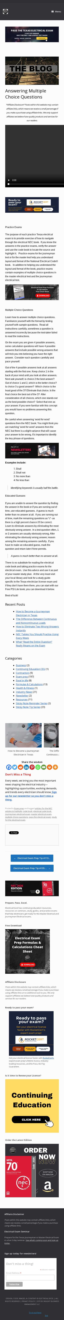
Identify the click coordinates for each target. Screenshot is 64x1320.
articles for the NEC (43, 808)
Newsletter (22, 695)
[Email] (43, 767)
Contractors (22, 673)
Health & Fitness (25, 688)
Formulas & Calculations (29, 684)
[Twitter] (14, 767)
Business (21, 665)
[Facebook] (8, 767)
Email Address (13, 1273)
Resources (22, 699)
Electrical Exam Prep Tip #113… (32, 858)
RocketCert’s (48, 1058)
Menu (58, 11)
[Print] (49, 767)
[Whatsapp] (37, 767)
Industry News (24, 692)
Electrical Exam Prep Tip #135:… (32, 868)
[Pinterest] (32, 767)
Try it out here (35, 1312)
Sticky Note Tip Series (28, 707)
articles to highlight (13, 811)
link (46, 1315)
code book (27, 811)
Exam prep (22, 676)
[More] (55, 767)
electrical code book (42, 811)
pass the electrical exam (40, 817)
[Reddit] (20, 767)
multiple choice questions (16, 817)
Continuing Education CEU (30, 669)
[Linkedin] (26, 767)
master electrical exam (41, 814)
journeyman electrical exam (17, 814)
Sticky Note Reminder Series (31, 703)
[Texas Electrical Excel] (5, 11)
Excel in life (22, 680)
